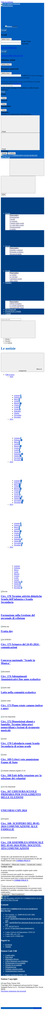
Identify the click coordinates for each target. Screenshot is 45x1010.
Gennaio (17, 395)
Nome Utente (26, 41)
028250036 (12, 917)
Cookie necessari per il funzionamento (14, 886)
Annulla (4, 153)
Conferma (12, 153)
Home (7, 339)
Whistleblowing (10, 967)
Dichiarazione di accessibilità (15, 963)
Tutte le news (9, 375)
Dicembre (17, 417)
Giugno (17, 405)
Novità (7, 341)
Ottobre (16, 413)
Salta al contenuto (7, 2)
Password (25, 44)
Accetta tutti (34, 864)
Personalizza (6, 864)
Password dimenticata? (9, 48)
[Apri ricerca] (27, 167)
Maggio (18, 403)
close (3, 194)
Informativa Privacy (12, 959)
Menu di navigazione (30, 370)
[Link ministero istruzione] (10, 4)
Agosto (17, 409)
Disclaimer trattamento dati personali (13, 991)
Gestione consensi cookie (14, 969)
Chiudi (4, 98)
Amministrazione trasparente (15, 971)
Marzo (17, 399)
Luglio (17, 407)
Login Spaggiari (17, 83)
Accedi (4, 30)
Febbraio (17, 397)
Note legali (9, 957)
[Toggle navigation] (18, 184)
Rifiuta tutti (18, 864)
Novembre (17, 415)
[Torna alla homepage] (22, 156)
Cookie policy (10, 955)
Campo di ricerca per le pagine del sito (14, 317)
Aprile (17, 401)
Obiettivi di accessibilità (13, 965)
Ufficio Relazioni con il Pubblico (16, 961)
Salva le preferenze (18, 894)
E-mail (24, 75)
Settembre (17, 411)
